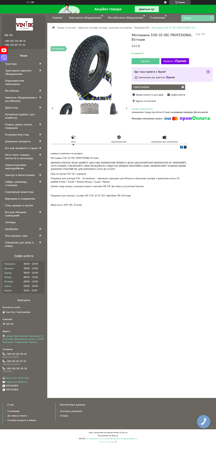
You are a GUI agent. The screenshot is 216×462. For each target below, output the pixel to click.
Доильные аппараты (18, 141)
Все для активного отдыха (21, 148)
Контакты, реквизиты (71, 411)
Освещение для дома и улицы (19, 244)
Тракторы (11, 64)
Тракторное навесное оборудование (18, 72)
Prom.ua (123, 432)
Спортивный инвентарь (19, 192)
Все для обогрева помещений (15, 214)
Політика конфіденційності (124, 438)
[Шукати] (211, 18)
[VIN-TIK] (24, 24)
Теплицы (10, 222)
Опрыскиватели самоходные (14, 82)
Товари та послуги (66, 27)
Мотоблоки (12, 91)
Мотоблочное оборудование (125, 17)
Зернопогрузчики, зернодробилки (15, 166)
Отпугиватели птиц (17, 134)
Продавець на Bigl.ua (108, 435)
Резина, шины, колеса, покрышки (18, 126)
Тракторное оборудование (85, 17)
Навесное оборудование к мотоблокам (21, 99)
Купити (145, 61)
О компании (157, 17)
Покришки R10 (141, 27)
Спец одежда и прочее (19, 205)
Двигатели (11, 107)
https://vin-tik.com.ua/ (17, 378)
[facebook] (181, 147)
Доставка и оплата (17, 415)
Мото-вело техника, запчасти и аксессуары (19, 156)
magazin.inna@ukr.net (17, 381)
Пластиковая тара (16, 235)
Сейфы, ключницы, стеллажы (16, 183)
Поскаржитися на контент (98, 438)
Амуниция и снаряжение (20, 198)
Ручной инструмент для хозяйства (19, 116)
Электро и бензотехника (20, 175)
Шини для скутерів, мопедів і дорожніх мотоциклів (105, 27)
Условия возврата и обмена (21, 420)
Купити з (169, 61)
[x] (185, 147)
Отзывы (64, 415)
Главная (57, 17)
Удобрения (11, 229)
